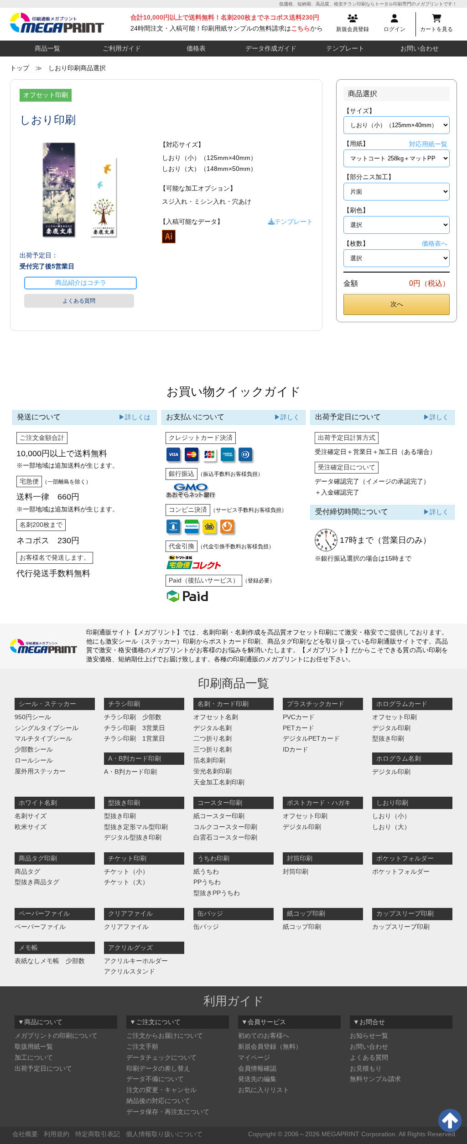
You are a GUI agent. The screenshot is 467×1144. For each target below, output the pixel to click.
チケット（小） (126, 871)
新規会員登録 (352, 29)
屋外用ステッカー (40, 771)
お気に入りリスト (263, 1089)
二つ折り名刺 (212, 738)
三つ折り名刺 (212, 749)
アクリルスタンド (129, 971)
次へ (396, 304)
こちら (300, 28)
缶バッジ (206, 926)
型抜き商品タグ (37, 882)
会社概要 (25, 1134)
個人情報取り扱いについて (164, 1134)
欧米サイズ (31, 826)
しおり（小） (391, 815)
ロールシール (34, 760)
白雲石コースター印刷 (225, 837)
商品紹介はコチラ (80, 282)
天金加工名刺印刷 (218, 782)
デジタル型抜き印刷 (132, 837)
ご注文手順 (142, 1046)
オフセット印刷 (394, 717)
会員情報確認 (257, 1068)
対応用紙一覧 (428, 144)
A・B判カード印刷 (130, 771)
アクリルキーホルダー (136, 960)
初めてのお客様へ (263, 1035)
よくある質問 (78, 301)
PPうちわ (207, 882)
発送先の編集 (257, 1078)
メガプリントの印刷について (56, 1035)
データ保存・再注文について (167, 1111)
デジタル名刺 (212, 728)
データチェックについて (161, 1057)
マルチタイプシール (43, 738)
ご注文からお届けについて (164, 1035)
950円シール (33, 717)
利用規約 (56, 1134)
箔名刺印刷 (209, 760)
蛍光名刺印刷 (212, 771)
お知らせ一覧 (369, 1035)
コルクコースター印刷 (225, 826)
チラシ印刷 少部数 (132, 717)
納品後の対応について (158, 1100)
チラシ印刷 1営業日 (134, 738)
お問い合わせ (419, 48)
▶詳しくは (134, 417)
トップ (19, 68)
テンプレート (345, 48)
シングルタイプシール (46, 728)
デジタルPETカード (311, 738)
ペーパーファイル (40, 926)
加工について (34, 1057)
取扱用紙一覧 (34, 1046)
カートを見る (436, 29)
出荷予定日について (43, 1068)
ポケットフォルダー (401, 871)
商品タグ (27, 871)
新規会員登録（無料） (270, 1046)
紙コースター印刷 (218, 815)
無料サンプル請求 (375, 1078)
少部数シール (34, 749)
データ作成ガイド (270, 48)
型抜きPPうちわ (216, 893)
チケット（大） (126, 882)
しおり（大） (391, 826)
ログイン (394, 29)
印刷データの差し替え (158, 1068)
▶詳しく (287, 417)
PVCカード (299, 717)
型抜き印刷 (388, 738)
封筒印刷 (295, 871)
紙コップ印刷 (302, 926)
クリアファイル (126, 926)
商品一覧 (47, 48)
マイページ (254, 1057)
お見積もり (366, 1068)
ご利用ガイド (122, 48)
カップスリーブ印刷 (401, 926)
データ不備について (155, 1078)
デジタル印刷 (391, 728)
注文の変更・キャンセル (161, 1089)
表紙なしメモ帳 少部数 (50, 960)
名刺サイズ (31, 815)
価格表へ (434, 243)
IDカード (295, 749)
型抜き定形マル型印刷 (136, 826)
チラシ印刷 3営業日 (134, 728)
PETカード (298, 728)
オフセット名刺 (215, 717)
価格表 (196, 48)
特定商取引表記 (97, 1134)
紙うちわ (206, 871)
